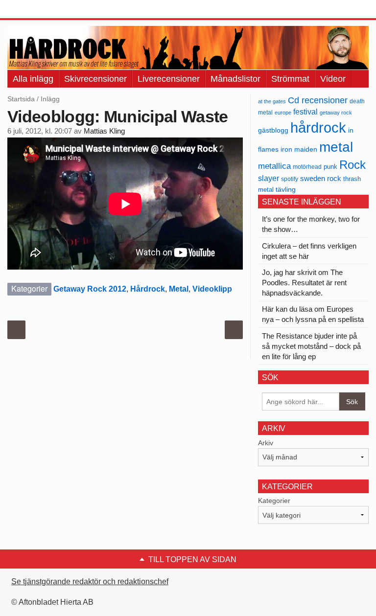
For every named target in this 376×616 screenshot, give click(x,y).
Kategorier (274, 500)
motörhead (307, 166)
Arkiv (265, 443)
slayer (268, 178)
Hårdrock (147, 289)
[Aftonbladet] (44, 9)
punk (330, 166)
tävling (286, 189)
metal (336, 147)
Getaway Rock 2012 (89, 289)
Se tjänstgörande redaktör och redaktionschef (89, 581)
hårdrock (318, 127)
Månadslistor (235, 79)
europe (283, 112)
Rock (352, 164)
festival (305, 111)
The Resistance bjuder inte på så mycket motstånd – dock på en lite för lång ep (311, 346)
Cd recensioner (318, 100)
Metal (178, 289)
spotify (289, 179)
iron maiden (299, 149)
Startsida (21, 99)
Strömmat (290, 79)
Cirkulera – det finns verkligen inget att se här (309, 251)
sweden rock (320, 179)
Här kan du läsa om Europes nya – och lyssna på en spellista (313, 314)
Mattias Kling (104, 131)
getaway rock (336, 112)
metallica (274, 166)
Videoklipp (212, 289)
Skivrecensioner (95, 79)
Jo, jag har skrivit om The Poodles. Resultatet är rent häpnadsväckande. (304, 282)
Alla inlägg (33, 79)
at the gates (272, 101)
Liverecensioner (169, 79)
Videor (333, 79)
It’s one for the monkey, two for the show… (311, 224)
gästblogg (273, 130)
